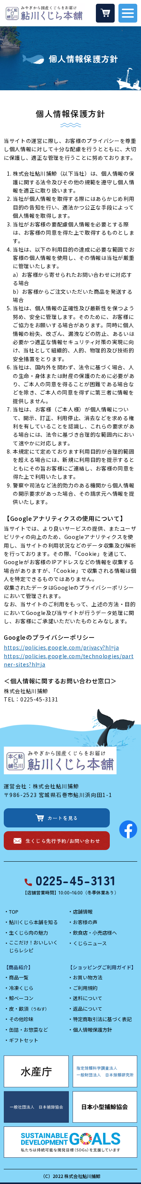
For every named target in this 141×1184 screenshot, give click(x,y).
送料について (87, 998)
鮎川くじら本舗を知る (33, 922)
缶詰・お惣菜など (28, 1029)
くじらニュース (90, 943)
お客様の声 (85, 922)
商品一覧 (19, 977)
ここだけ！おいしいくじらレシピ (33, 946)
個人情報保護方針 (92, 1029)
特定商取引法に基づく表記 (102, 1019)
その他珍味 (21, 1019)
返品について (87, 1008)
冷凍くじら (21, 987)
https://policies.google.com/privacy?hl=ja (61, 647)
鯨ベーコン (21, 998)
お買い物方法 (87, 977)
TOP (13, 911)
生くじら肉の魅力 (28, 932)
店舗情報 (82, 911)
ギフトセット (23, 1040)
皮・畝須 (29, 1008)
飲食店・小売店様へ (95, 932)
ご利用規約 (85, 987)
